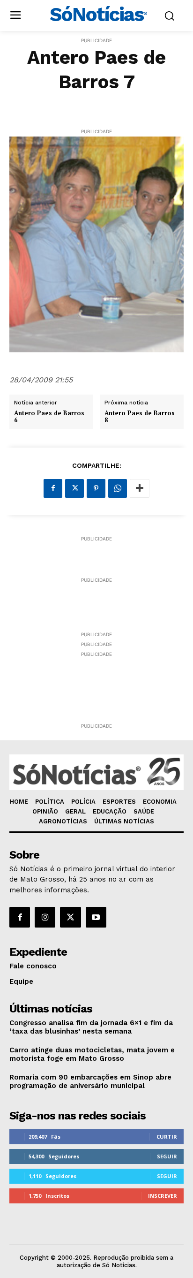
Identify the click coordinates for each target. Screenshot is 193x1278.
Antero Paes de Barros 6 (49, 417)
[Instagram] (45, 917)
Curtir (166, 1136)
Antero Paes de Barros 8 (139, 417)
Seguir (167, 1156)
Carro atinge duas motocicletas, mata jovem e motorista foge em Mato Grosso (92, 1054)
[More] (139, 488)
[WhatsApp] (117, 488)
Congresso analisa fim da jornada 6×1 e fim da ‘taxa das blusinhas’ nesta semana (91, 1027)
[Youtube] (96, 917)
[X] (74, 488)
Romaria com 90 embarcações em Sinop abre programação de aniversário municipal (90, 1081)
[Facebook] (53, 488)
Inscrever (162, 1195)
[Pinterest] (96, 488)
